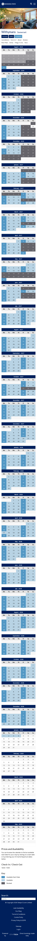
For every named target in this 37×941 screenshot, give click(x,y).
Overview (5, 36)
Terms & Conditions (18, 914)
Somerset (21, 32)
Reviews (25, 40)
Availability (18, 36)
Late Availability (18, 908)
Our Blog (18, 911)
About (19, 40)
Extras (11, 42)
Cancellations (5, 40)
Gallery (11, 36)
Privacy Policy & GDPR (18, 920)
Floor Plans (4, 42)
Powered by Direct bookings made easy (18, 934)
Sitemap (18, 926)
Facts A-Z (13, 40)
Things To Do (19, 42)
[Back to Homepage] (8, 4)
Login (18, 929)
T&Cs (26, 42)
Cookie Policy (18, 917)
